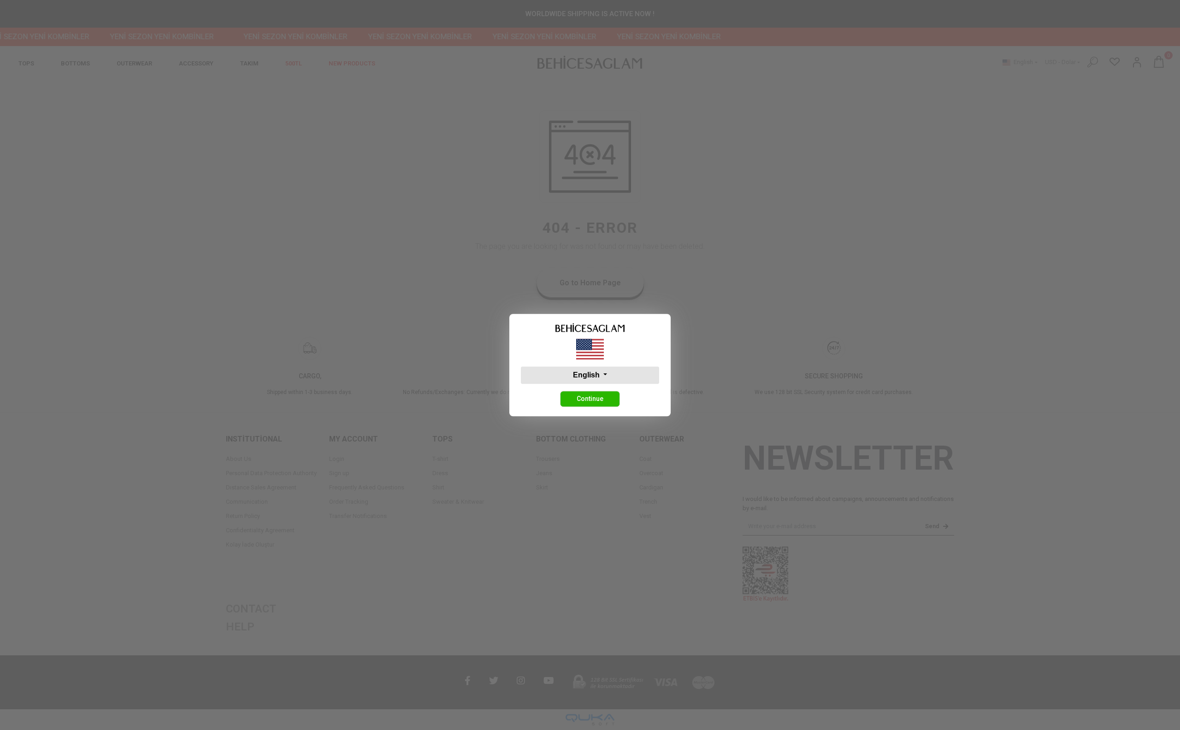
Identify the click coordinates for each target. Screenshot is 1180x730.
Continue (590, 398)
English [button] (587, 375)
